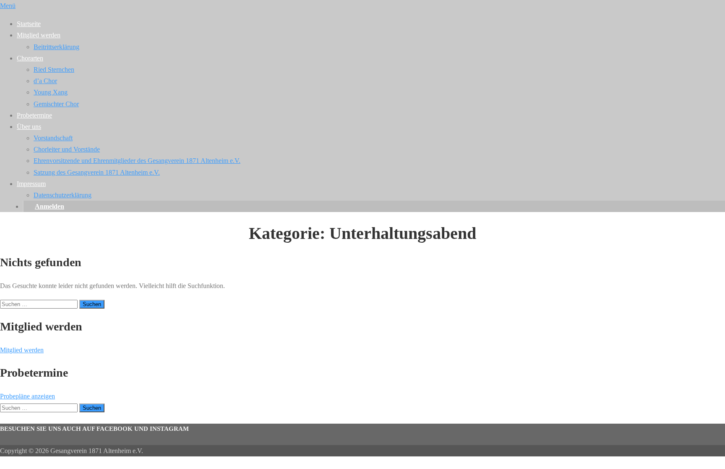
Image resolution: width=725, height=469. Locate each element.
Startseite (29, 23)
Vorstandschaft (53, 137)
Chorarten (30, 58)
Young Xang (51, 92)
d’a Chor (45, 80)
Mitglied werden (38, 35)
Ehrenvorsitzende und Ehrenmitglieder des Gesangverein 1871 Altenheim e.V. (137, 160)
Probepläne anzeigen (27, 396)
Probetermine (34, 115)
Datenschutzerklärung (62, 195)
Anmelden (49, 206)
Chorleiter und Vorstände (67, 149)
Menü (8, 5)
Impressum (31, 183)
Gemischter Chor (56, 103)
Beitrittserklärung (56, 46)
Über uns (29, 126)
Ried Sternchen (54, 69)
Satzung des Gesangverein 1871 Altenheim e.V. (97, 172)
